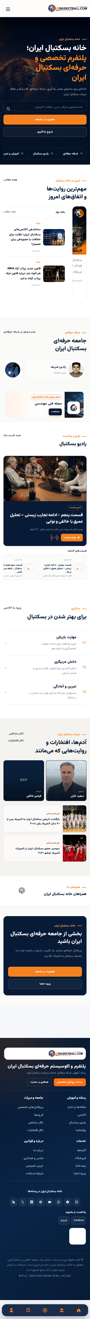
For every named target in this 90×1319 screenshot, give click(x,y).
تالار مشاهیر (16, 734)
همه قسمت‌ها (12, 435)
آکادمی (81, 1115)
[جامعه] (62, 1310)
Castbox (79, 1220)
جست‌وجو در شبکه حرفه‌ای (19, 332)
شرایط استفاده (34, 1173)
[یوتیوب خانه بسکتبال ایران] (49, 1202)
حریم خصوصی (34, 1166)
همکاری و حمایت (39, 1082)
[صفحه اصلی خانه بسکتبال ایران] (45, 1054)
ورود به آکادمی (12, 608)
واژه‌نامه (81, 1130)
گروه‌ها (38, 1115)
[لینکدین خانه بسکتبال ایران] (31, 1202)
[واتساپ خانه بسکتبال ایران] (58, 1202)
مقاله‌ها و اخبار (76, 1107)
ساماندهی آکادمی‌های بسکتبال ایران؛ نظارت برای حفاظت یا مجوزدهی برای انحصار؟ (25, 237)
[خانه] (79, 1310)
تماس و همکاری (33, 1158)
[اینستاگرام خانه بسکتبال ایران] (76, 1202)
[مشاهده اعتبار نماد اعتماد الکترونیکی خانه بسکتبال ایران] (77, 1236)
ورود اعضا (45, 984)
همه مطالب (10, 180)
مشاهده (55, 411)
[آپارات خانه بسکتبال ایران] (40, 1202)
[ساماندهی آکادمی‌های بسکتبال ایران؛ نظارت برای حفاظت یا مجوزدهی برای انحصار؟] (54, 237)
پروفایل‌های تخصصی (30, 1107)
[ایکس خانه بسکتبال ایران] (22, 1202)
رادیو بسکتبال (77, 1122)
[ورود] (11, 1310)
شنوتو (64, 1220)
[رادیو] (45, 1310)
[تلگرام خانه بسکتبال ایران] (67, 1202)
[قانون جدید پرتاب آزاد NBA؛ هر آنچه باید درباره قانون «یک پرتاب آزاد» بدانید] (54, 274)
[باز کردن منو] (8, 9)
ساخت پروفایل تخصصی (70, 1082)
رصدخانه (80, 1166)
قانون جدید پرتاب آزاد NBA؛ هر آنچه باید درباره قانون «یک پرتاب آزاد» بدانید (23, 273)
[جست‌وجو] (9, 108)
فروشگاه (80, 1158)
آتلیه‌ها (81, 1150)
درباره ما (38, 1150)
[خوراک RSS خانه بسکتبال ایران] (13, 1202)
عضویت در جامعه (45, 120)
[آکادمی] (28, 1310)
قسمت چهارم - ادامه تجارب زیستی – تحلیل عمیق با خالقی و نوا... (57, 568)
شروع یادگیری (45, 132)
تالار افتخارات (16, 741)
